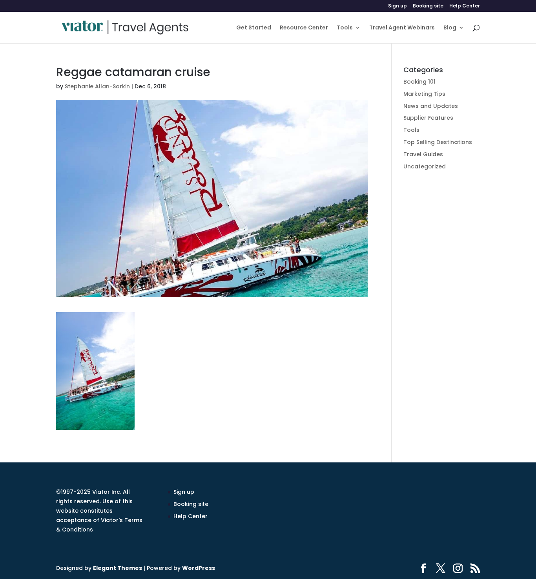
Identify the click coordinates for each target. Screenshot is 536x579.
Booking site (428, 6)
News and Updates (430, 106)
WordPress (198, 568)
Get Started (253, 28)
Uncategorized (424, 166)
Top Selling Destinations (437, 142)
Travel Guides (423, 154)
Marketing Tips (424, 94)
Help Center (464, 6)
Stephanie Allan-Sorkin (97, 86)
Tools (345, 28)
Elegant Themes (117, 568)
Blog (449, 28)
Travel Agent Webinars (402, 28)
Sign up (397, 6)
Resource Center (304, 28)
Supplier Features (428, 118)
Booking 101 (419, 82)
